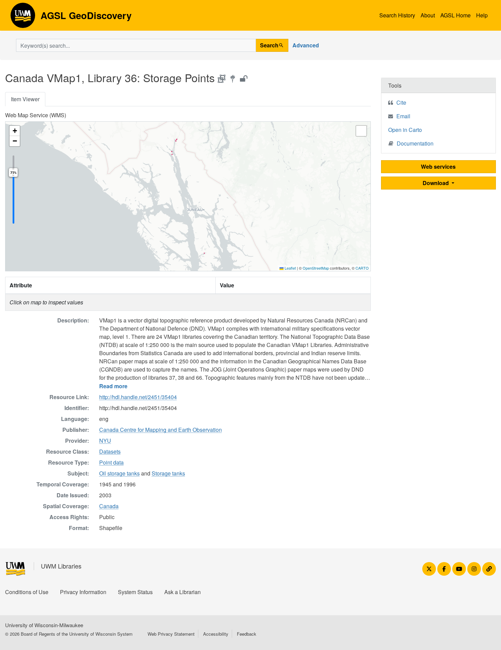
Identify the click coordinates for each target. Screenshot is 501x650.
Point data (111, 462)
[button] (15, 131)
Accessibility (215, 634)
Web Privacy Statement (171, 634)
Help (482, 15)
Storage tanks (168, 473)
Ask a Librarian (182, 592)
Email (403, 116)
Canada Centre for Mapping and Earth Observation (160, 430)
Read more (113, 386)
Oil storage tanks (119, 473)
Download (436, 183)
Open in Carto (405, 130)
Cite (401, 102)
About (428, 15)
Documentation (415, 143)
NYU (105, 440)
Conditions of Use (26, 592)
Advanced (305, 45)
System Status (135, 592)
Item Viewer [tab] (25, 99)
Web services (438, 166)
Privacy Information (83, 592)
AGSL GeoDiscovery (23, 17)
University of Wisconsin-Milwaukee (44, 625)
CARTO (362, 268)
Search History (397, 15)
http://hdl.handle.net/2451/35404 (138, 397)
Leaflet (290, 268)
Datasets (110, 451)
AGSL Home (455, 15)
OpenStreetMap (316, 268)
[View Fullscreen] (361, 131)
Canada (109, 506)
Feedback (246, 634)
